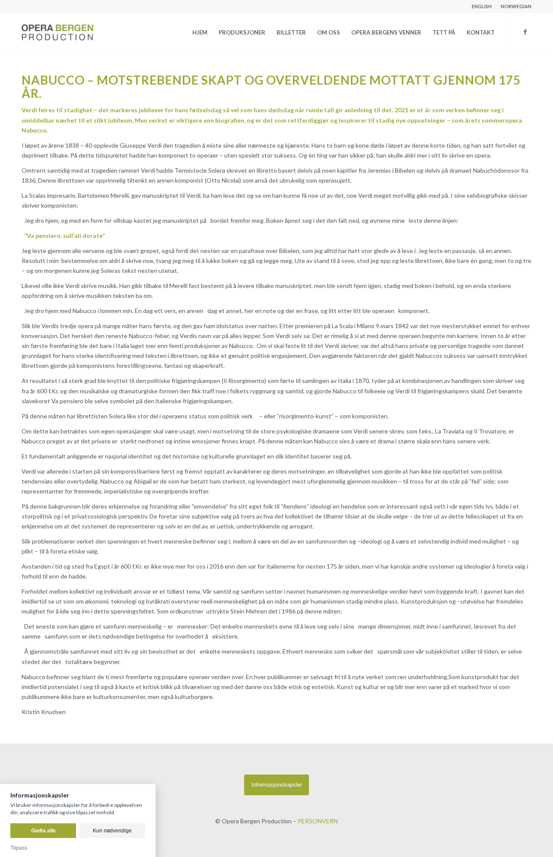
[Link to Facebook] (524, 31)
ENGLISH (482, 6)
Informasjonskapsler (276, 784)
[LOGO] (77, 32)
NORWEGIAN (516, 6)
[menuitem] (481, 6)
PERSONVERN (318, 821)
